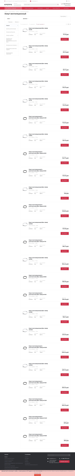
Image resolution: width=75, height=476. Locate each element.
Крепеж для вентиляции (11, 28)
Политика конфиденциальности (31, 464)
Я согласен (37, 475)
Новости (26, 456)
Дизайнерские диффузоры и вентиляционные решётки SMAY (11, 40)
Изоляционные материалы (11, 45)
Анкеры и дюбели (9, 35)
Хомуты (8, 25)
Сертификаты (27, 463)
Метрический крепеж (10, 32)
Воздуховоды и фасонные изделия (11, 49)
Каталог (6, 454)
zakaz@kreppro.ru (52, 458)
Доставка (27, 458)
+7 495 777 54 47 (66, 3)
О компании (27, 454)
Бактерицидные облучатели (9, 53)
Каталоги (26, 461)
